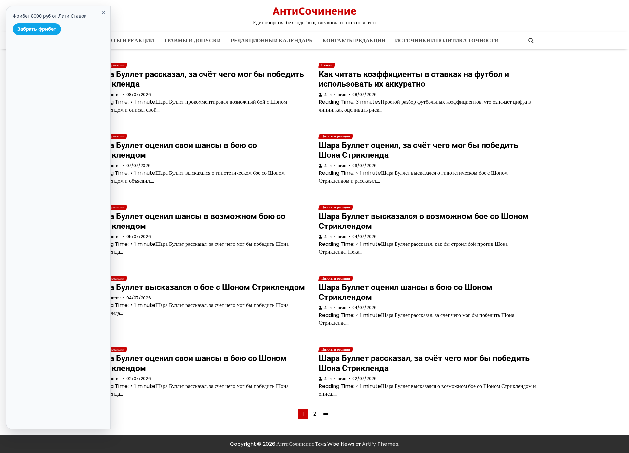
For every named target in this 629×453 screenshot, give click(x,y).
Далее (326, 414)
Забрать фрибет (36, 29)
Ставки (326, 65)
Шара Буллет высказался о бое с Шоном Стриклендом (199, 287)
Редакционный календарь (272, 40)
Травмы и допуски (192, 40)
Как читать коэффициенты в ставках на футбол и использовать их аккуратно (414, 79)
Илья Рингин (334, 94)
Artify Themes (380, 444)
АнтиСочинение (314, 11)
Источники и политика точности (447, 40)
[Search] (531, 40)
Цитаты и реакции (126, 40)
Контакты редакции (353, 40)
